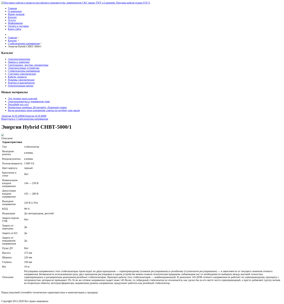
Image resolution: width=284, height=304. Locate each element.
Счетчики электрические (22, 73)
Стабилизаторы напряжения (24, 71)
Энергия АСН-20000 (12, 116)
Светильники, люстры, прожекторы (28, 65)
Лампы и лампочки (19, 62)
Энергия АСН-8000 (35, 116)
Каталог (12, 17)
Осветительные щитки (20, 85)
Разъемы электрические (21, 79)
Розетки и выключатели (21, 82)
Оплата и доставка (18, 26)
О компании (15, 11)
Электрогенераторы (19, 59)
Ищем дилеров (16, 14)
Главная (12, 8)
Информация (15, 23)
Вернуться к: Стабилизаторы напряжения (24, 118)
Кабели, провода (17, 76)
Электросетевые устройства (23, 68)
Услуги (12, 20)
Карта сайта (14, 29)
